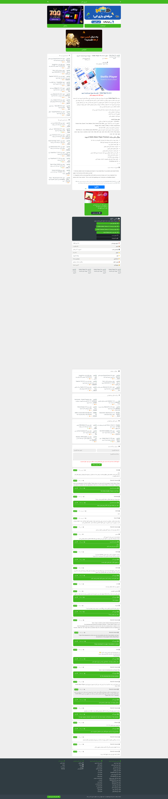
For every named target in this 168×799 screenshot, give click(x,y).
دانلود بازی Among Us (116, 784)
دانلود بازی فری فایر (117, 767)
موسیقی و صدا (99, 64)
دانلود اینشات (99, 776)
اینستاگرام (81, 763)
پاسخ (75, 470)
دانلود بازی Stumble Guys (115, 772)
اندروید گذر (84, 2)
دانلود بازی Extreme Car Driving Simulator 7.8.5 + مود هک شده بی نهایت (58, 172)
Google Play (114, 238)
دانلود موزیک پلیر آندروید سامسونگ (99, 183)
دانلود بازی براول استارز (116, 786)
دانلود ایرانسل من (98, 784)
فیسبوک (81, 765)
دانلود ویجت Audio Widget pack (110, 232)
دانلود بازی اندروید (117, 763)
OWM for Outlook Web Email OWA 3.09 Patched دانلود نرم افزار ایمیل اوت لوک (83, 413)
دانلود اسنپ (100, 772)
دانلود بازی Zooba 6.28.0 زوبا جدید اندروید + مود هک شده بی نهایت (58, 124)
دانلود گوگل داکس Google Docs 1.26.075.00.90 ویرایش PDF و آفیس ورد (84, 376)
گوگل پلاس (80, 769)
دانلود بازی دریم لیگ (117, 769)
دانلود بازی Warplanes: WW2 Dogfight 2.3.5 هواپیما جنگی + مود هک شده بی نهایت (84, 438)
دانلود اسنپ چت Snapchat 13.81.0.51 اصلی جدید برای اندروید (84, 382)
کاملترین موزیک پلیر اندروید (89, 183)
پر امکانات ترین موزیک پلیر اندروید (84, 181)
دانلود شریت (99, 782)
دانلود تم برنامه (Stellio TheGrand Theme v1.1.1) (107, 229)
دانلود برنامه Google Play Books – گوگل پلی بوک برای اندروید (57, 112)
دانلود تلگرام (100, 765)
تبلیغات (63, 765)
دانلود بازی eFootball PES (116, 776)
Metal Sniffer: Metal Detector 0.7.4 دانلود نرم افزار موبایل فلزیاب (107, 413)
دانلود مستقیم (96, 213)
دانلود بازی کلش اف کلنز (116, 788)
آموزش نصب (114, 235)
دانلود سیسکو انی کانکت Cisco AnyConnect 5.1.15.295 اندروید (108, 382)
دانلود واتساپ (99, 767)
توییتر (81, 767)
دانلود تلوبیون (99, 788)
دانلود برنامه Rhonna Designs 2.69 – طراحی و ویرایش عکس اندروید (84, 407)
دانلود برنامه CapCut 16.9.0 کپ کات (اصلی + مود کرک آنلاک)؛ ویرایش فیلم (83, 388)
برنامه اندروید (105, 64)
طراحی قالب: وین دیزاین (53, 796)
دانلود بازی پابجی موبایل (116, 765)
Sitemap (63, 769)
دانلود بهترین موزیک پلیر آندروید (108, 183)
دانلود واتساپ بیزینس (98, 778)
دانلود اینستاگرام (99, 769)
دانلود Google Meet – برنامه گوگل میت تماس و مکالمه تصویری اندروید (57, 83)
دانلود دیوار (100, 770)
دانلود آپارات (100, 791)
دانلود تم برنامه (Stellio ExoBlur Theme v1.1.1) (107, 226)
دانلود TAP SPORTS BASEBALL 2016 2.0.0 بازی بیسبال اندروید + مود (107, 431)
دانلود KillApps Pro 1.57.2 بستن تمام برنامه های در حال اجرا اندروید (57, 89)
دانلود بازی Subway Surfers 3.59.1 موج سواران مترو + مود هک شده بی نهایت (57, 147)
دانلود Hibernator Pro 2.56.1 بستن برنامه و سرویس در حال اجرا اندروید (106, 388)
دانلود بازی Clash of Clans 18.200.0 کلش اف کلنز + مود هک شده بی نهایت (57, 165)
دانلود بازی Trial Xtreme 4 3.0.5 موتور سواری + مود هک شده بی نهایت (57, 135)
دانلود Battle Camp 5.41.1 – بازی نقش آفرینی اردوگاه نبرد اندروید (57, 129)
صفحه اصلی (62, 763)
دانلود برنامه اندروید (98, 763)
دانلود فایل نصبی (113, 223)
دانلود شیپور (100, 789)
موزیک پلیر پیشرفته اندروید (82, 183)
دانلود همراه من (99, 786)
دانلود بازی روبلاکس (117, 770)
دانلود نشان (100, 774)
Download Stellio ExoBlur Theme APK (110, 181)
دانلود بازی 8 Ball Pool (116, 782)
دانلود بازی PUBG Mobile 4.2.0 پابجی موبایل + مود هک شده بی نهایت (84, 426)
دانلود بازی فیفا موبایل (116, 791)
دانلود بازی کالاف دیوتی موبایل (115, 778)
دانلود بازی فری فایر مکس (116, 774)
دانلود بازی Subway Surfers (115, 780)
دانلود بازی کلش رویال (116, 789)
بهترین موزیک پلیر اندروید (93, 181)
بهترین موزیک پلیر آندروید (100, 181)
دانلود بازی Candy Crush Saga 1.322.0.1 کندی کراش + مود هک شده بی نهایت (56, 141)
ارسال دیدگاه (96, 465)
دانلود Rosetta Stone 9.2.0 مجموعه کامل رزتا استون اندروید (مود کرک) (106, 376)
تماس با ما (63, 767)
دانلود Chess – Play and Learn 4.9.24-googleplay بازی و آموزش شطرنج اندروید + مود (57, 179)
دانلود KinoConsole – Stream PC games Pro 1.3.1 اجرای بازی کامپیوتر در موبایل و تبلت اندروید (83, 401)
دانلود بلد (100, 780)
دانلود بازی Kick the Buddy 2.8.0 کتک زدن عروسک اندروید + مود (83, 431)
